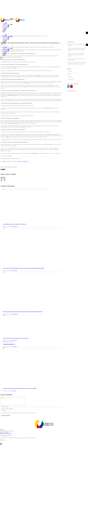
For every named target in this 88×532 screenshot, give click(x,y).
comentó (7, 136)
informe (18, 49)
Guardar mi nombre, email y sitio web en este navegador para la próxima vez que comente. (19, 412)
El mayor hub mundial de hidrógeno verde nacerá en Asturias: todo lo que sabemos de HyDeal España (23, 268)
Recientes (70, 76)
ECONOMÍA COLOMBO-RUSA (9, 344)
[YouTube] (71, 86)
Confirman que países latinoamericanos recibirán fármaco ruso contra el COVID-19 (19, 388)
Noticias (19, 161)
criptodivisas (37, 75)
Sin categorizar (70, 79)
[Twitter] (68, 86)
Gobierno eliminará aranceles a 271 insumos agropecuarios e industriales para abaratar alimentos (22, 311)
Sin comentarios (25, 161)
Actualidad (70, 71)
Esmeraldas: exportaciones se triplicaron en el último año (14, 224)
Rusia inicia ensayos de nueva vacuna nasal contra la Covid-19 (15, 338)
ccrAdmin (4, 161)
